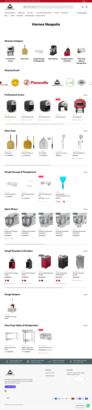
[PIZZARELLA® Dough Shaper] (12, 305)
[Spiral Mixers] (53, 50)
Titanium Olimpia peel (79, 153)
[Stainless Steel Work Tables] (12, 336)
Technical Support (29, 15)
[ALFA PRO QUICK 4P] (29, 106)
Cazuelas (56, 13)
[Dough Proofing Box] (12, 183)
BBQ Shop (21, 13)
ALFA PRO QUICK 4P (27, 117)
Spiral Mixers (53, 59)
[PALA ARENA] (46, 142)
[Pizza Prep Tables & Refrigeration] (81, 50)
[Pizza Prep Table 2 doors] (46, 336)
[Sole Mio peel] (12, 142)
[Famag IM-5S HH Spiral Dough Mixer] (12, 220)
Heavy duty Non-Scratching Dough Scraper (63, 195)
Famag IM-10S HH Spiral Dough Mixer (28, 232)
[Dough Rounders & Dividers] (67, 50)
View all (85, 95)
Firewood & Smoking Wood (43, 13)
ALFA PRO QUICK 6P (44, 117)
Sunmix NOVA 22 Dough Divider (11, 273)
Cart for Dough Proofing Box (45, 195)
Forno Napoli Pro (77, 117)
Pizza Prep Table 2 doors (45, 347)
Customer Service (49, 373)
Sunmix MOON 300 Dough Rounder (46, 273)
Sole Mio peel (8, 153)
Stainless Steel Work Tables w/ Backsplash (27, 348)
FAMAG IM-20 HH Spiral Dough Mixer (45, 232)
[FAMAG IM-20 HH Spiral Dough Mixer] (46, 220)
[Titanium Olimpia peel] (80, 142)
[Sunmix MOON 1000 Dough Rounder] (63, 262)
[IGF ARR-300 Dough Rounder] (80, 262)
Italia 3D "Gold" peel (27, 153)
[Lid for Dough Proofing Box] (29, 183)
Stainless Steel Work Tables (10, 348)
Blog (6, 15)
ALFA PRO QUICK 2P (10, 117)
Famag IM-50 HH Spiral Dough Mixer (79, 232)
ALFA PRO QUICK (60, 117)
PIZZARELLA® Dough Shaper (11, 317)
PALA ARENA (42, 153)
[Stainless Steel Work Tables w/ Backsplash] (29, 336)
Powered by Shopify (19, 404)
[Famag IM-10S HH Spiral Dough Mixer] (29, 220)
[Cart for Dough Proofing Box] (46, 183)
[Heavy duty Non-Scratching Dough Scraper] (63, 183)
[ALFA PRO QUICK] (63, 106)
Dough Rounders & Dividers (67, 60)
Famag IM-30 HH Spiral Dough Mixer (62, 232)
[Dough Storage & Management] (39, 50)
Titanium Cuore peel (61, 153)
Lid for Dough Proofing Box (28, 195)
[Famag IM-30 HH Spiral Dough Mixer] (63, 220)
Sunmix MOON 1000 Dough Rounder (61, 273)
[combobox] (48, 7)
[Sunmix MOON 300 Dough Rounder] (46, 262)
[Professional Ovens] (10, 50)
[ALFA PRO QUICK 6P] (46, 106)
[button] (86, 7)
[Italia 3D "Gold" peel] (29, 142)
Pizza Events (19, 15)
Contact (13, 15)
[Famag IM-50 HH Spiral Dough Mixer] (80, 220)
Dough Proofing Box (10, 194)
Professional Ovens (10, 60)
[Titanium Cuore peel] (63, 142)
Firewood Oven (11, 404)
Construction (64, 13)
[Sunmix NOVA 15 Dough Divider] (29, 262)
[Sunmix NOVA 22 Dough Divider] (12, 262)
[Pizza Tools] (25, 50)
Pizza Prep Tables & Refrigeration (81, 61)
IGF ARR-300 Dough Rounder (78, 273)
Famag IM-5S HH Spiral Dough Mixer (11, 232)
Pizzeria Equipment (10, 13)
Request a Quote (40, 15)
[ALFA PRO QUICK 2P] (12, 106)
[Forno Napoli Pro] (80, 106)
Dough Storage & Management (38, 60)
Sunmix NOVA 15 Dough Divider (28, 273)
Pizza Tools (25, 59)
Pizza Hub (30, 13)
